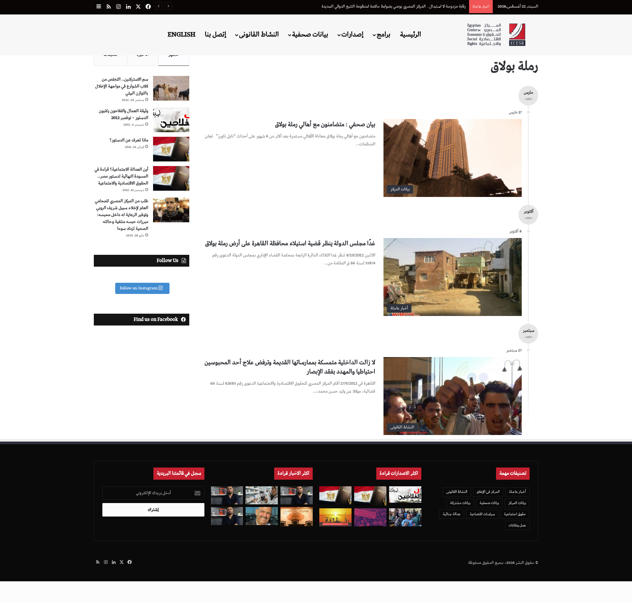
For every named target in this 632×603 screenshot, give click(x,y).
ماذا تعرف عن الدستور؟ (129, 140)
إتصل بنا (215, 34)
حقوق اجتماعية (515, 514)
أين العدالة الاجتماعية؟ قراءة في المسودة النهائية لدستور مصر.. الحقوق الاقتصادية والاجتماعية (121, 176)
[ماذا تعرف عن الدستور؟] (171, 149)
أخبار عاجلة (517, 491)
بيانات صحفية (310, 34)
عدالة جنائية (452, 514)
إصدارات (352, 34)
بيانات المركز (517, 502)
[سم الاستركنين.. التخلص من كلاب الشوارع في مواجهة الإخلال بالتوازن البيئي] (171, 88)
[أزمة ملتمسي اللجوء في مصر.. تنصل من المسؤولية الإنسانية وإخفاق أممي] (405, 517)
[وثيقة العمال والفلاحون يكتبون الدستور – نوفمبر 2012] (171, 120)
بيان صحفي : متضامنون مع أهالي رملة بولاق (325, 124)
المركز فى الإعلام (488, 491)
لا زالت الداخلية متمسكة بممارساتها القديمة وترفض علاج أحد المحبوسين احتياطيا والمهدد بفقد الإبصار (289, 367)
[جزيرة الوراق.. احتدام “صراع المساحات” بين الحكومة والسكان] (370, 517)
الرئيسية (410, 34)
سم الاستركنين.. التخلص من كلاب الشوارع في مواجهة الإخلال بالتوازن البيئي (121, 86)
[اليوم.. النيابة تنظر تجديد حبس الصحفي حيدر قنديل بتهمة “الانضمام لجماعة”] (227, 495)
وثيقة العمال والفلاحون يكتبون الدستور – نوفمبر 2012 (123, 114)
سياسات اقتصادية (482, 514)
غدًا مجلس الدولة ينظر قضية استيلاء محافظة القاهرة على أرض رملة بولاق (290, 243)
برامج (383, 34)
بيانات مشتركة (460, 502)
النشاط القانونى (259, 34)
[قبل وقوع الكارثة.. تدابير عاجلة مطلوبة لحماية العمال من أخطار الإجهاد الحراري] (335, 517)
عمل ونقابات (517, 525)
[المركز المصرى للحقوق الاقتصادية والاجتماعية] (496, 35)
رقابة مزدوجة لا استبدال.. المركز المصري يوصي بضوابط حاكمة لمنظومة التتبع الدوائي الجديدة (394, 6)
